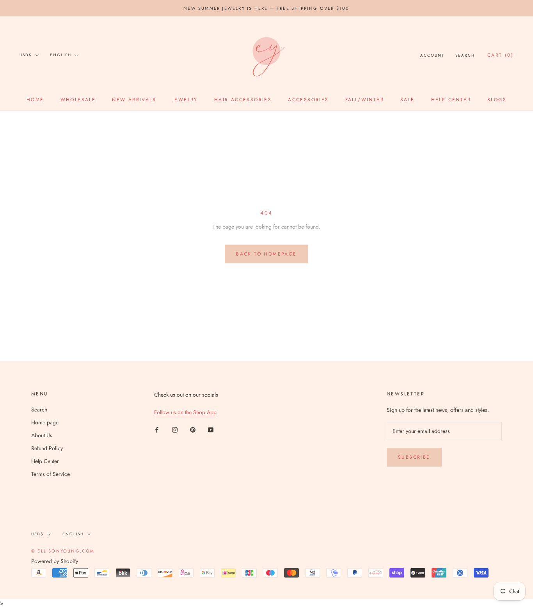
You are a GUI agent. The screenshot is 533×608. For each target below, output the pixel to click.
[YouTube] (210, 429)
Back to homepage (266, 254)
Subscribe (414, 457)
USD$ (26, 55)
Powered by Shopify (54, 561)
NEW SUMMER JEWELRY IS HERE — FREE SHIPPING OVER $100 (266, 8)
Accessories (308, 99)
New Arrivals (134, 99)
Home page (45, 422)
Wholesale (78, 99)
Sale (407, 99)
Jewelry (185, 99)
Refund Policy (47, 448)
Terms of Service (50, 474)
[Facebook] (157, 429)
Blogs (496, 99)
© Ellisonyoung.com (63, 551)
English (60, 55)
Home (35, 99)
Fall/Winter (364, 99)
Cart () (500, 55)
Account (432, 55)
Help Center (451, 99)
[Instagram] (175, 429)
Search (465, 55)
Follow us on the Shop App (185, 412)
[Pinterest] (192, 429)
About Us (41, 435)
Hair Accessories (243, 99)
